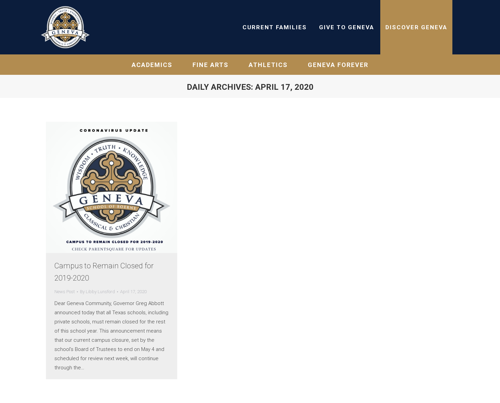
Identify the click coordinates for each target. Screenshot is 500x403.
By (97, 291)
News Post (64, 291)
